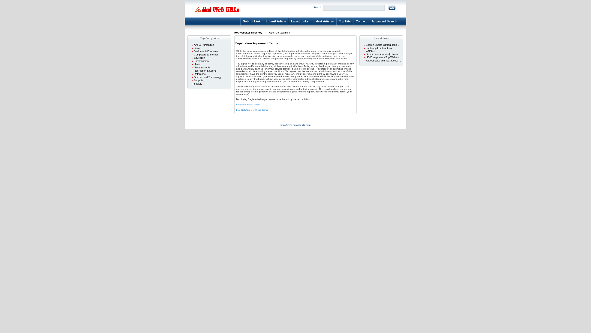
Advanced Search (384, 21)
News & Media (202, 67)
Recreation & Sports (205, 70)
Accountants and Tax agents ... (383, 60)
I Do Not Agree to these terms (252, 110)
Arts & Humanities (204, 44)
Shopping (199, 80)
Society (198, 83)
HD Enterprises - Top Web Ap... (383, 57)
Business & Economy (206, 51)
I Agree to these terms (248, 104)
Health (197, 64)
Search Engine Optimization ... (383, 44)
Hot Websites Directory (248, 32)
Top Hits (345, 21)
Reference (200, 74)
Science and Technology (207, 77)
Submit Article (275, 21)
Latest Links (299, 21)
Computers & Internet (206, 54)
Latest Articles (324, 21)
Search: (317, 7)
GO (392, 7)
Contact (361, 21)
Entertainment (201, 61)
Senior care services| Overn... (383, 54)
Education (199, 57)
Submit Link (251, 21)
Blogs (197, 48)
